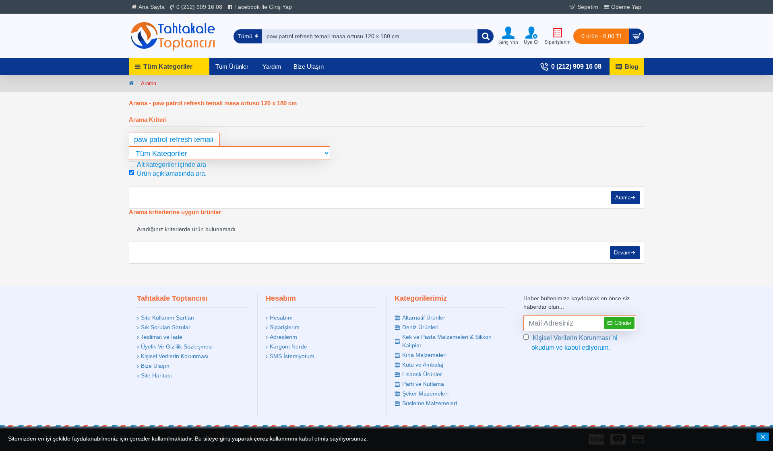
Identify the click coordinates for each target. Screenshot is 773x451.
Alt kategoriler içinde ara (171, 164)
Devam (622, 253)
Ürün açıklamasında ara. (172, 173)
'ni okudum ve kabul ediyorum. (574, 342)
